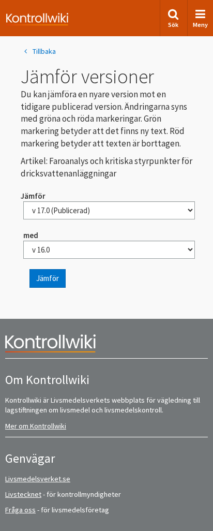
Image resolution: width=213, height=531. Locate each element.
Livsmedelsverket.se (37, 478)
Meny (200, 24)
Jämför (47, 278)
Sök (173, 24)
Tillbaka (44, 51)
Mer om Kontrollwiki (35, 426)
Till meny (25, 16)
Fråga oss (20, 509)
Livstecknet (23, 494)
